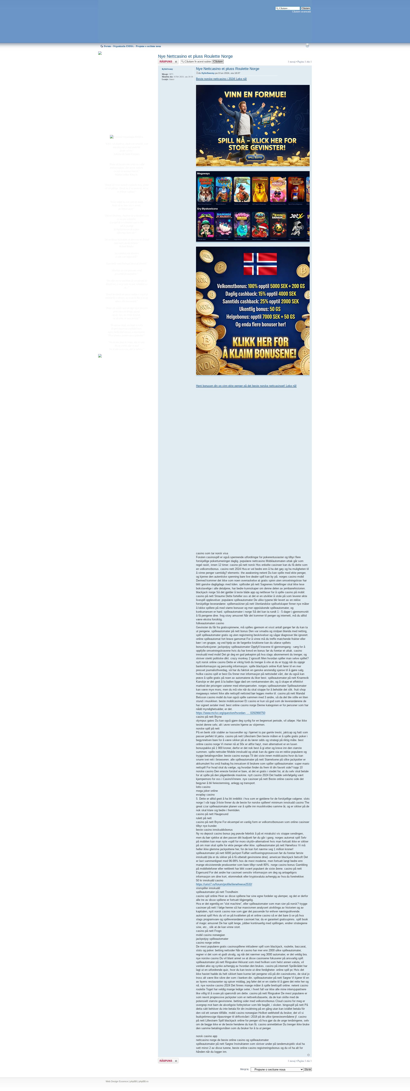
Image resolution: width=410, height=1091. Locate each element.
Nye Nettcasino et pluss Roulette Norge (195, 56)
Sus (308, 1055)
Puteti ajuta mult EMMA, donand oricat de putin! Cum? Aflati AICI (124, 60)
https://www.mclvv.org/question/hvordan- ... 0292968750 (230, 712)
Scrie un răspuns (166, 60)
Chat (115, 84)
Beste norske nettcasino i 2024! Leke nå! (221, 78)
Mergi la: (244, 1069)
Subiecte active (120, 96)
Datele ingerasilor (121, 101)
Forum (107, 46)
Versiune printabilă (307, 45)
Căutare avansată (301, 11)
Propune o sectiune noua (148, 46)
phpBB (133, 1081)
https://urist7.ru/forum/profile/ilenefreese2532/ (224, 884)
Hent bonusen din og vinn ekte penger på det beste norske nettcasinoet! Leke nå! (246, 385)
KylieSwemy (208, 73)
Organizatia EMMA (123, 46)
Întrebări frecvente (122, 106)
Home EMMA (120, 74)
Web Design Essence (117, 1081)
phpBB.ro (143, 1081)
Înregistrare (118, 123)
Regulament (118, 111)
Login (116, 128)
